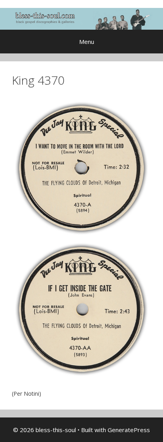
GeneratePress (129, 430)
